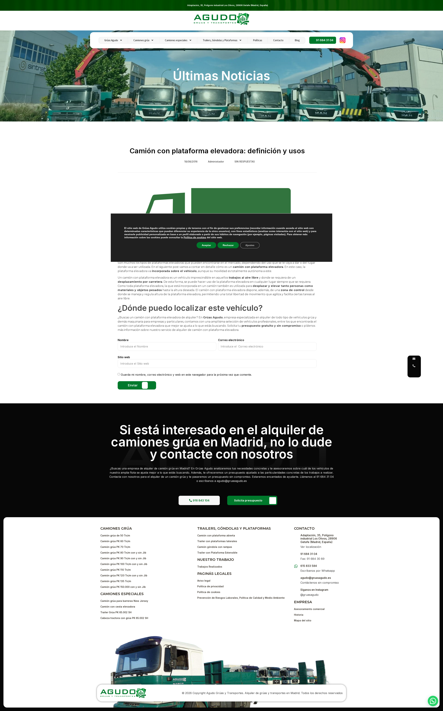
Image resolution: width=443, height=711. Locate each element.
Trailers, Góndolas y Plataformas (220, 40)
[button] (433, 701)
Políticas (257, 40)
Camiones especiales (176, 40)
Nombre (123, 340)
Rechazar (228, 245)
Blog (297, 40)
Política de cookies (195, 237)
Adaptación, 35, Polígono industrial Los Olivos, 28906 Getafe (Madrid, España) (227, 5)
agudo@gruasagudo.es (315, 577)
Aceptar (206, 245)
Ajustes (249, 245)
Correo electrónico (231, 340)
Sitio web (124, 357)
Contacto (278, 40)
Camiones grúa (141, 40)
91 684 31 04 (308, 554)
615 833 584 (308, 566)
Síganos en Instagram (314, 589)
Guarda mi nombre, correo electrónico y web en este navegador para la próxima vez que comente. (186, 374)
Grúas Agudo (111, 40)
